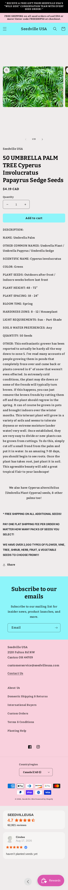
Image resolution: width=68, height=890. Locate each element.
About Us (14, 688)
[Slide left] (26, 139)
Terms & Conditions (21, 722)
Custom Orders (18, 713)
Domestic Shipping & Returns (28, 696)
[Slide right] (42, 139)
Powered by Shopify (44, 799)
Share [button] (11, 564)
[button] (5, 29)
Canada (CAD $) (32, 772)
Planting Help (17, 730)
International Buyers (22, 705)
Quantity (8, 197)
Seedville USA (28, 799)
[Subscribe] (56, 627)
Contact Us (15, 673)
